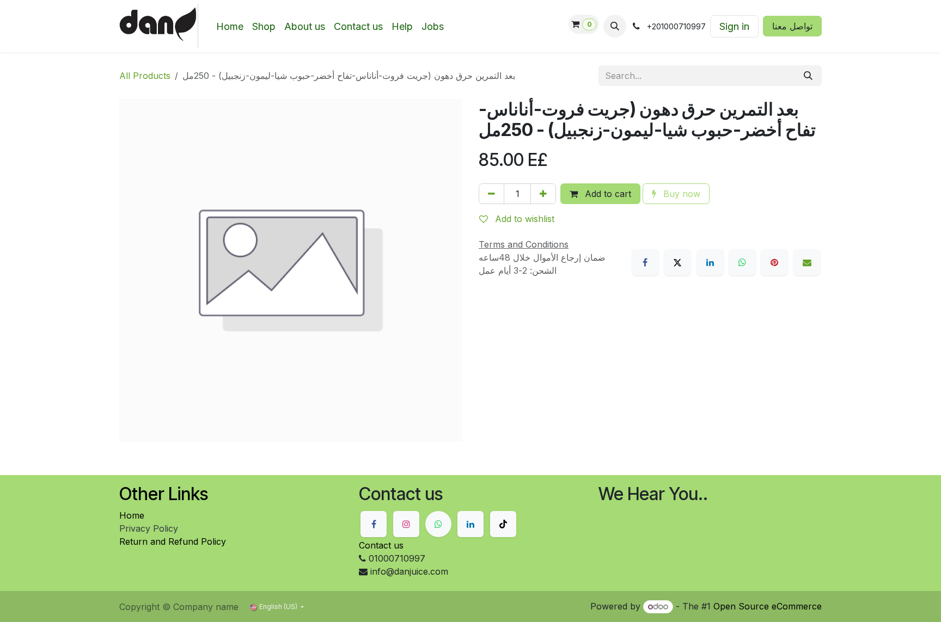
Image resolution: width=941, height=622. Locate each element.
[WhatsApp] (742, 262)
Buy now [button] (680, 193)
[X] (677, 262)
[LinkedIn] (710, 262)
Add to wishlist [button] (523, 218)
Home (131, 515)
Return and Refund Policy (172, 541)
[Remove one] (491, 193)
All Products (144, 75)
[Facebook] (645, 262)
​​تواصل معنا (792, 26)
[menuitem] (230, 26)
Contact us (381, 545)
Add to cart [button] (606, 193)
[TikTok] (503, 524)
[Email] (807, 262)
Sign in (734, 26)
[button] (614, 26)
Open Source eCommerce (767, 606)
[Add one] (543, 193)
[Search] (808, 75)
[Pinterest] (774, 262)
